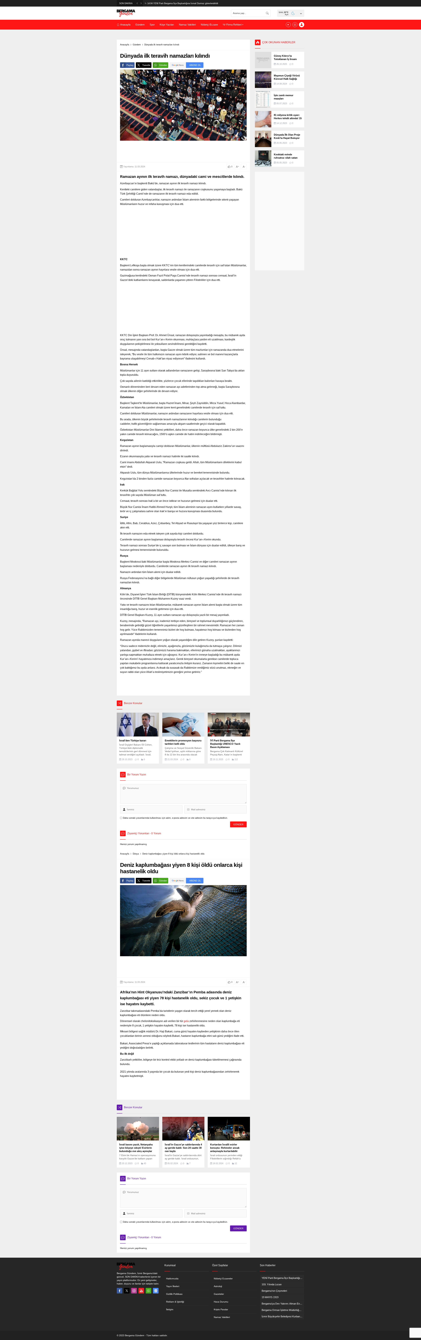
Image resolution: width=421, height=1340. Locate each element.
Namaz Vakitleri (222, 1317)
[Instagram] (134, 1290)
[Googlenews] (156, 1290)
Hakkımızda (172, 1278)
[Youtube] (141, 1290)
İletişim (169, 1309)
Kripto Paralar (221, 1309)
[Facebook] (119, 1290)
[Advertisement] (102, 79)
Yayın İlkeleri (172, 1286)
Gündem (137, 44)
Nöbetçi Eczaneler (223, 1278)
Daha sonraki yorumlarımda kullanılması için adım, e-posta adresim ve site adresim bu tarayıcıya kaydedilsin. (175, 818)
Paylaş (129, 65)
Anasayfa (124, 44)
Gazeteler (219, 1294)
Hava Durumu (221, 1301)
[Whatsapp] (148, 1290)
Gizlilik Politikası (174, 1294)
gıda (186, 1021)
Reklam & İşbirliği (175, 1301)
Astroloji (218, 1286)
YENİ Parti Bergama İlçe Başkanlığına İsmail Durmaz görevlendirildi (182, 3)
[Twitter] (127, 1290)
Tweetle (146, 65)
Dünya (136, 854)
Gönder (163, 65)
